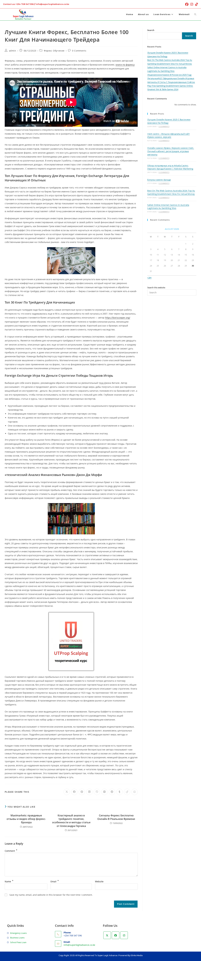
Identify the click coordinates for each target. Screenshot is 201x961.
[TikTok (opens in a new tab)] (196, 4)
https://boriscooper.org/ (117, 317)
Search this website (156, 287)
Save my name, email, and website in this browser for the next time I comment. (51, 894)
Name (9, 881)
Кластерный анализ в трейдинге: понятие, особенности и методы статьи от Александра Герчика (71, 821)
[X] (107, 935)
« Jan (149, 277)
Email (55, 881)
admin (12, 50)
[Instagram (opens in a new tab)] (191, 4)
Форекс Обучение (54, 50)
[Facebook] (115, 935)
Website (99, 881)
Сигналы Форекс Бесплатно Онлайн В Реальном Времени (116, 817)
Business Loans (17, 937)
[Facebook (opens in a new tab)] (186, 4)
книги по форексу (125, 64)
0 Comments (79, 50)
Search (150, 30)
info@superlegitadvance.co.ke (79, 944)
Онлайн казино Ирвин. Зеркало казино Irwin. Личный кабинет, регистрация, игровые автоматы (170, 151)
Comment (11, 850)
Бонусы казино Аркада (159, 179)
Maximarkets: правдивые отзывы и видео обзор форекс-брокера (26, 819)
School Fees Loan (18, 942)
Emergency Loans (18, 933)
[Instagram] (124, 935)
